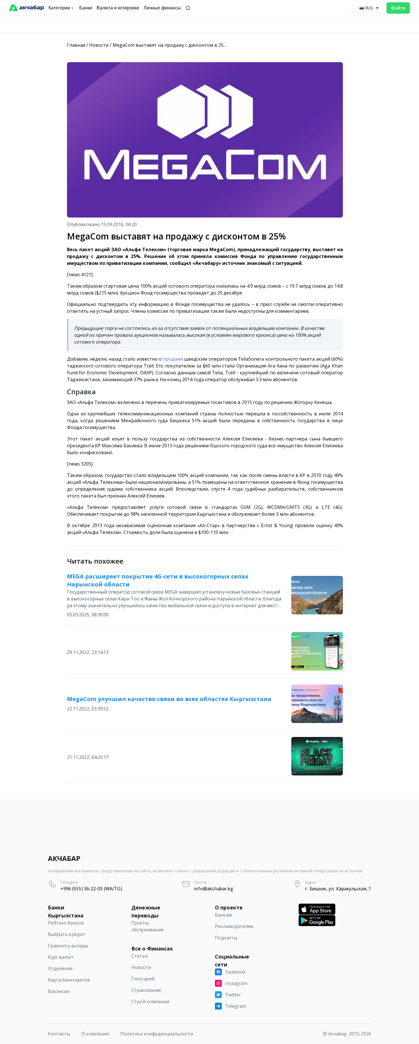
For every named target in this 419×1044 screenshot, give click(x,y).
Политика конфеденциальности (156, 1034)
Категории (59, 7)
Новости (99, 45)
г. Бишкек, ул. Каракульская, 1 (338, 888)
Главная (76, 45)
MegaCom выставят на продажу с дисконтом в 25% (170, 45)
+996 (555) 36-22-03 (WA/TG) (91, 888)
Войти (398, 8)
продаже (173, 359)
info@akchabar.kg (213, 888)
